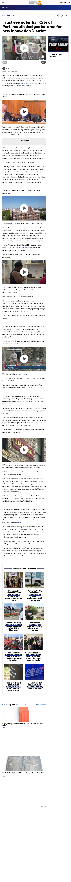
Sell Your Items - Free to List (23, 705)
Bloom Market (22, 247)
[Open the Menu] (3, 2)
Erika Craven (12, 69)
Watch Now (64, 3)
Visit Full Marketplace (40, 704)
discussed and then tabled (27, 83)
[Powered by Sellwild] (43, 806)
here (19, 522)
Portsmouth (8, 15)
